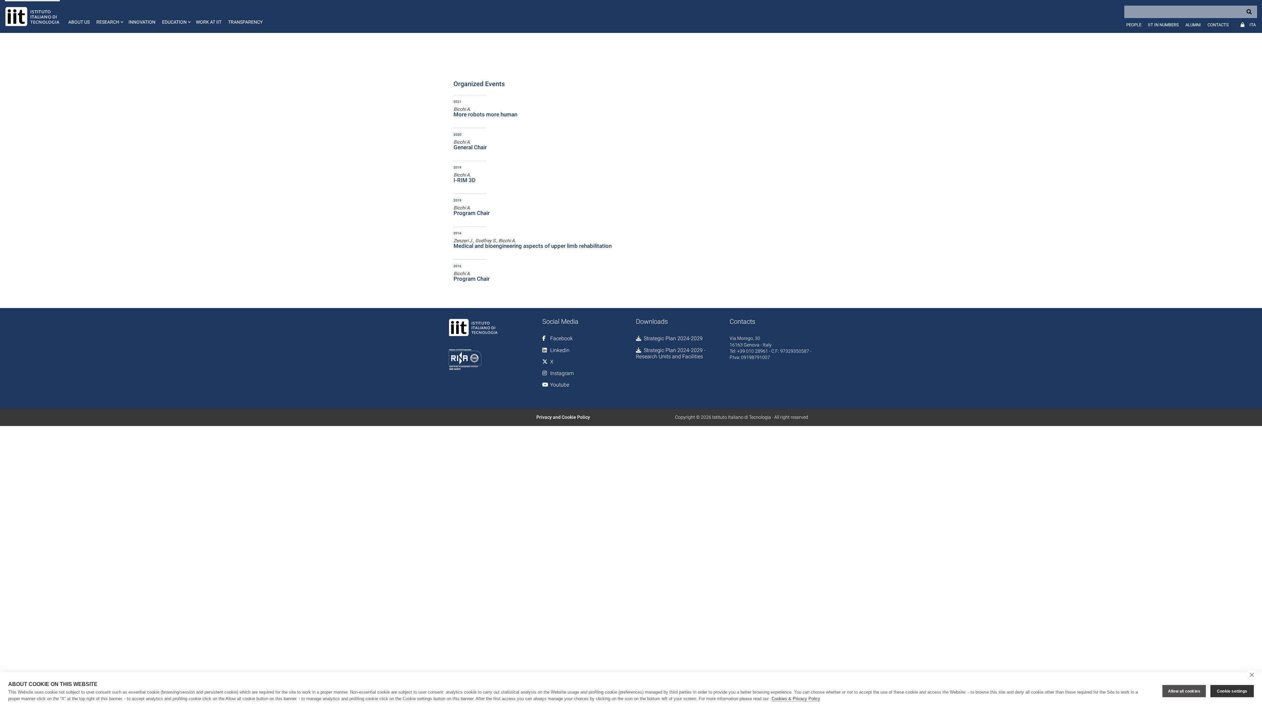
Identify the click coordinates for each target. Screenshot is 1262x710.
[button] (109, 16)
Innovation (142, 22)
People (1133, 24)
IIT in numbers (1163, 24)
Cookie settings (1232, 691)
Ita (1253, 24)
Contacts (1218, 24)
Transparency (245, 22)
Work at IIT (209, 22)
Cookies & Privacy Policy (796, 698)
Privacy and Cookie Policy (563, 417)
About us (79, 22)
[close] (1251, 674)
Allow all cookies (1184, 691)
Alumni (1193, 24)
